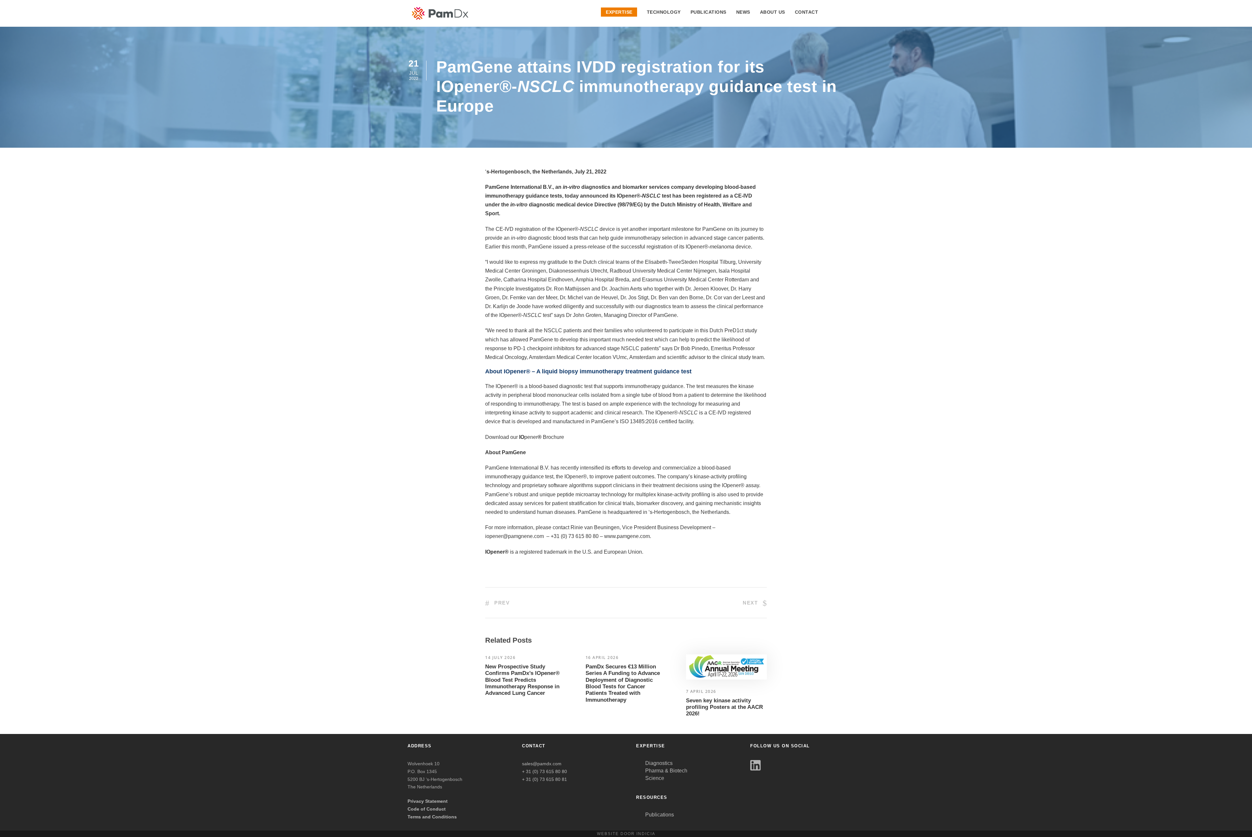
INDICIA (645, 833)
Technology (664, 12)
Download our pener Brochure (524, 437)
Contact (806, 12)
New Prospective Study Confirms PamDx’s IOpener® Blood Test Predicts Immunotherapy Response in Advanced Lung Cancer (522, 680)
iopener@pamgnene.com (514, 536)
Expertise (619, 12)
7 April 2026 (701, 691)
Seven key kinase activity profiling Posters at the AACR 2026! (724, 707)
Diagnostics (659, 763)
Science (654, 778)
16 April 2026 (602, 657)
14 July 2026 (500, 657)
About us (772, 12)
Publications (708, 12)
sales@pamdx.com (541, 763)
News (743, 12)
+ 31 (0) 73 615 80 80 (544, 771)
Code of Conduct (427, 809)
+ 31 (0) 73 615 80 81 (544, 779)
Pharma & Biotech (666, 770)
